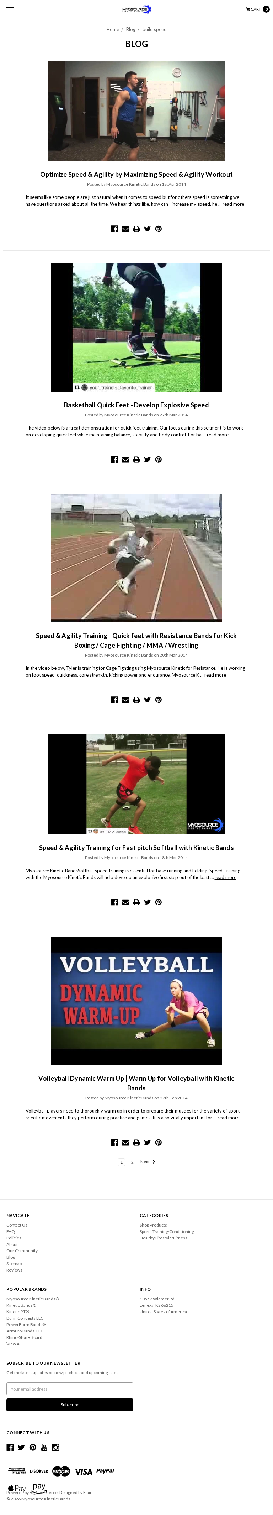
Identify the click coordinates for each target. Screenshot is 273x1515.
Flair (87, 1492)
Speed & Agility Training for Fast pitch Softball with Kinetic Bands (136, 848)
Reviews (14, 1270)
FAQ (10, 1231)
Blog (130, 29)
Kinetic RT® (17, 1311)
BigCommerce (44, 1492)
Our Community (22, 1250)
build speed (155, 29)
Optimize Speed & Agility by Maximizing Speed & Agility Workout (136, 174)
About (12, 1244)
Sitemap (14, 1263)
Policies (13, 1238)
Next (145, 1162)
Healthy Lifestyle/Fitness (163, 1238)
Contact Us (16, 1225)
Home (113, 29)
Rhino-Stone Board (24, 1337)
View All (14, 1343)
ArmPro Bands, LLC (24, 1331)
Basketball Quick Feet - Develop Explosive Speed (136, 405)
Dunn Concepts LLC (24, 1318)
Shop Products (153, 1225)
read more (233, 204)
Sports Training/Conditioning (167, 1231)
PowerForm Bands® (26, 1324)
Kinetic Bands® (21, 1305)
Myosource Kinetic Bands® (32, 1298)
